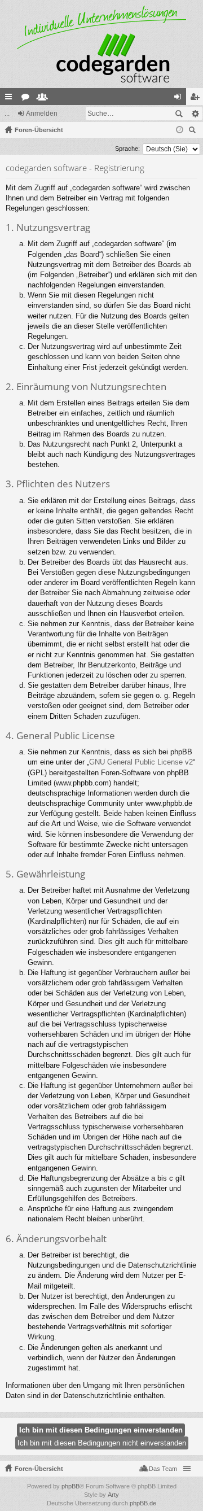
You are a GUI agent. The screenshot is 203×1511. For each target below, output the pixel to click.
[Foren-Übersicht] (101, 44)
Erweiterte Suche (194, 113)
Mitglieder (44, 99)
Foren (27, 99)
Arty (113, 1494)
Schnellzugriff (11, 99)
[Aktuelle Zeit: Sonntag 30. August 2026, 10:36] (179, 129)
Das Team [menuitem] (163, 1468)
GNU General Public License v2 (141, 762)
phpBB (70, 1486)
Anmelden (42, 113)
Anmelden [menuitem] (180, 99)
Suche (178, 113)
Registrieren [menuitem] (197, 99)
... (7, 113)
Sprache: (127, 148)
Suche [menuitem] (194, 131)
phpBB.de (143, 1503)
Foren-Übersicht (39, 1468)
